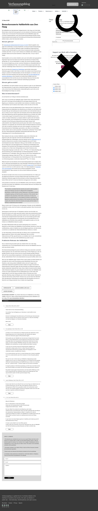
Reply (9, 324)
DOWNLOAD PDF (7, 287)
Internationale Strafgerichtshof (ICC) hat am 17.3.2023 (16, 45)
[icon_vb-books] (26, 10)
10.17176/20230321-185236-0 (17, 298)
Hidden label (58, 86)
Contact (10, 503)
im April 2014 (30, 165)
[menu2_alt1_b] (21, 10)
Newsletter (4, 503)
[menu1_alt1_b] (16, 10)
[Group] (19, 3)
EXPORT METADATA (8, 291)
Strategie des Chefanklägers (18, 69)
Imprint (20, 503)
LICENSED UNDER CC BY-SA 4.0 (22, 287)
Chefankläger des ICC (36, 139)
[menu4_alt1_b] (10, 10)
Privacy (15, 503)
